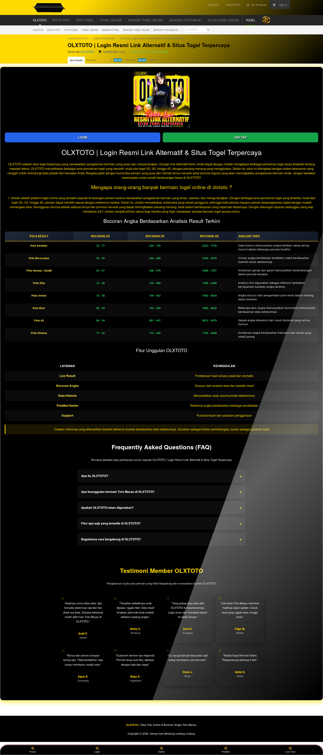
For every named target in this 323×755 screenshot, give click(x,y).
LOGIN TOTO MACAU (104, 38)
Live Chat (290, 751)
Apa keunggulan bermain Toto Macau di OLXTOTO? (161, 492)
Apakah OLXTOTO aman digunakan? (161, 507)
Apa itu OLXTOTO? (161, 476)
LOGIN (82, 137)
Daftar (161, 751)
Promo (32, 751)
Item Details (76, 60)
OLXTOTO (38, 29)
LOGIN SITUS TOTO (78, 38)
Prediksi (226, 751)
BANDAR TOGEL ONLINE (136, 29)
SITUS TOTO (53, 29)
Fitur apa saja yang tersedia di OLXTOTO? (161, 523)
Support (154, 60)
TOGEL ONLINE (90, 29)
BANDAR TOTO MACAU (165, 29)
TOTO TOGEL (71, 29)
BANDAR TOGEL (110, 29)
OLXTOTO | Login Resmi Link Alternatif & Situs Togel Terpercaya (152, 38)
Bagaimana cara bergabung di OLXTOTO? (161, 539)
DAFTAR (240, 137)
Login (97, 751)
